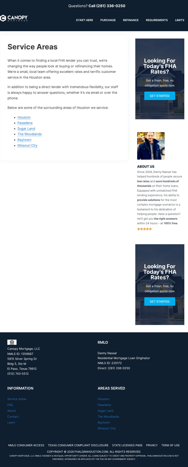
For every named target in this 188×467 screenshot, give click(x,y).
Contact (13, 416)
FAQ (10, 405)
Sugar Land (26, 128)
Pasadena (24, 123)
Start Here (84, 20)
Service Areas (16, 399)
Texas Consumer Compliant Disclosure (78, 445)
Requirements (157, 20)
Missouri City (27, 145)
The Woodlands (29, 134)
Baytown (24, 140)
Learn (11, 422)
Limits (179, 20)
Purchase (108, 20)
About (11, 411)
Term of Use (170, 445)
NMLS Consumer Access (26, 445)
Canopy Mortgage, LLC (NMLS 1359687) (30, 456)
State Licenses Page (127, 445)
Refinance (131, 20)
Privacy (152, 445)
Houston (24, 117)
